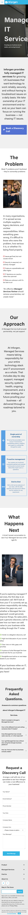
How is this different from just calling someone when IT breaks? (14, 728)
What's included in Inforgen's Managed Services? (14, 721)
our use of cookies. (11, 913)
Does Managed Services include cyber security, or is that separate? (14, 735)
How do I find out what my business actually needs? (14, 750)
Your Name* (6, 792)
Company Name (7, 820)
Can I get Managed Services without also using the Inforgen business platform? (14, 743)
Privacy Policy (13, 906)
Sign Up (20, 891)
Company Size (7, 827)
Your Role (5, 813)
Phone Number (7, 806)
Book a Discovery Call (15, 129)
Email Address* (7, 799)
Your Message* (7, 834)
